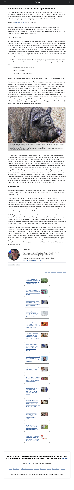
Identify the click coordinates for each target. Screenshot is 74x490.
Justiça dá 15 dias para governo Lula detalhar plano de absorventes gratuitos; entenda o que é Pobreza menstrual (33, 403)
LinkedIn (41, 260)
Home (46, 272)
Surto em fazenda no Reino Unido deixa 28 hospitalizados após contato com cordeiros (32, 427)
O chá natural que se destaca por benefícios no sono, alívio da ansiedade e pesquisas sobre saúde (33, 281)
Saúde (24, 22)
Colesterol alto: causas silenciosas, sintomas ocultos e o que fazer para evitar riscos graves (33, 325)
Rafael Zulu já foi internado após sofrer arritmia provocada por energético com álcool (33, 359)
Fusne (28, 463)
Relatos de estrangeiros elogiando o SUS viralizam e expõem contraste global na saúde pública (33, 303)
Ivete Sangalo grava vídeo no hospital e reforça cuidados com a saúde (33, 369)
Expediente (16, 469)
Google (49, 469)
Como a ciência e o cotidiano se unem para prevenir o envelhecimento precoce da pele (33, 314)
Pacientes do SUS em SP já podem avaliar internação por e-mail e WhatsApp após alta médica (32, 391)
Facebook (43, 469)
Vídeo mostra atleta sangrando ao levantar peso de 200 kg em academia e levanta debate (32, 415)
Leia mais (65, 458)
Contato (29, 260)
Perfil (24, 260)
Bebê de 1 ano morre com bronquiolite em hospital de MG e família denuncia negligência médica (33, 379)
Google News (55, 469)
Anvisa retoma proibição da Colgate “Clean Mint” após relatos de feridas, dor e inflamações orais (32, 438)
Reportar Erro (53, 272)
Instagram (35, 260)
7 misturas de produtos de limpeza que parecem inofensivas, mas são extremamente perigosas (33, 336)
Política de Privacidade (27, 469)
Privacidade (59, 272)
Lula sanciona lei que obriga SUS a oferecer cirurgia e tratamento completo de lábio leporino (32, 347)
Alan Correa (17, 22)
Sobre (49, 272)
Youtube (63, 469)
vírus (18, 264)
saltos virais (11, 264)
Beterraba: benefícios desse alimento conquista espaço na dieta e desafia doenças (33, 292)
